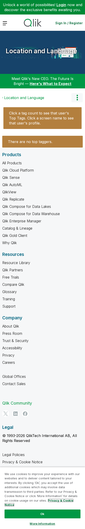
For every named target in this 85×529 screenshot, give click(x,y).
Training (8, 299)
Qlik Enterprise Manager (21, 221)
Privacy (8, 355)
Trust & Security (15, 340)
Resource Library (16, 262)
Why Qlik (9, 242)
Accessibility (12, 348)
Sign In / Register (69, 23)
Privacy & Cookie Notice (22, 462)
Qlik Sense (11, 177)
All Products (12, 163)
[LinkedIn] (15, 413)
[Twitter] (5, 413)
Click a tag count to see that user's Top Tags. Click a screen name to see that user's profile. (41, 118)
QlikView (9, 192)
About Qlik (10, 326)
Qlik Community (17, 403)
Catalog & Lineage (17, 228)
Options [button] (77, 97)
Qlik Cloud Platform (18, 170)
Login (61, 4)
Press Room (12, 333)
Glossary (9, 291)
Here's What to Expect (50, 83)
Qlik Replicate (13, 199)
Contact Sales (14, 383)
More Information (42, 523)
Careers (8, 362)
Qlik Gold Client (14, 235)
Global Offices (14, 376)
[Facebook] (25, 413)
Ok (42, 514)
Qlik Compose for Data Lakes (26, 206)
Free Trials (10, 277)
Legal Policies (13, 454)
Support (8, 306)
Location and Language (41, 51)
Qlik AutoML (12, 184)
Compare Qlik (13, 284)
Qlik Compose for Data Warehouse (31, 213)
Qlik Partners (12, 270)
